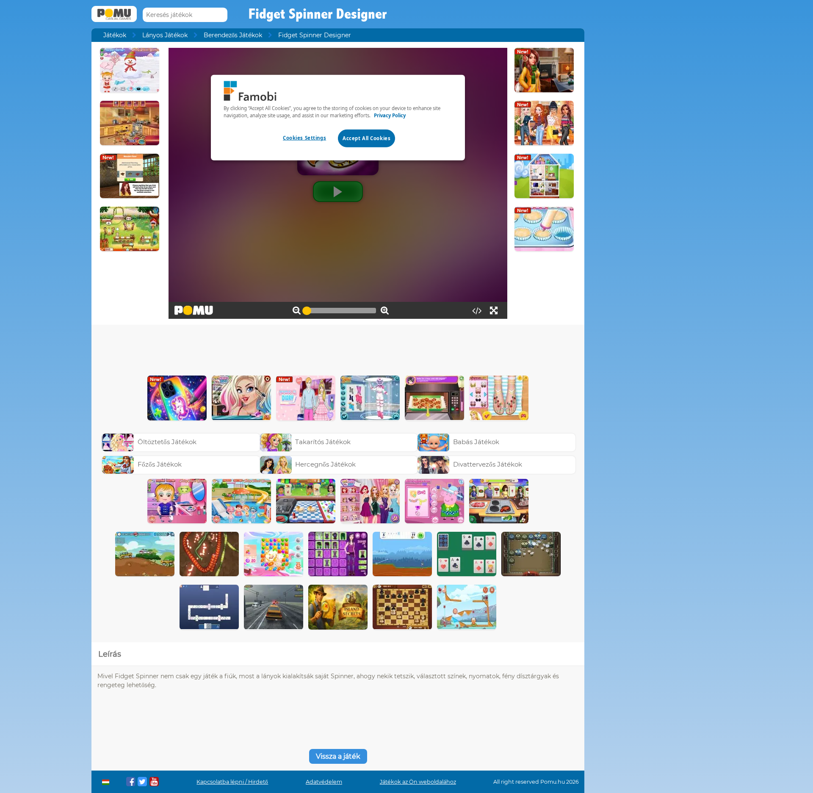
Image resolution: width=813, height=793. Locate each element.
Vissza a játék (338, 756)
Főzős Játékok (160, 464)
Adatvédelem (324, 782)
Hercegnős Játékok (325, 464)
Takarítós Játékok (323, 442)
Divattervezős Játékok (487, 464)
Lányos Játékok (165, 35)
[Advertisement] (338, 348)
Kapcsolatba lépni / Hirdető (232, 782)
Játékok (114, 35)
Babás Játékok (476, 442)
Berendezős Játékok (233, 35)
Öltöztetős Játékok (167, 442)
